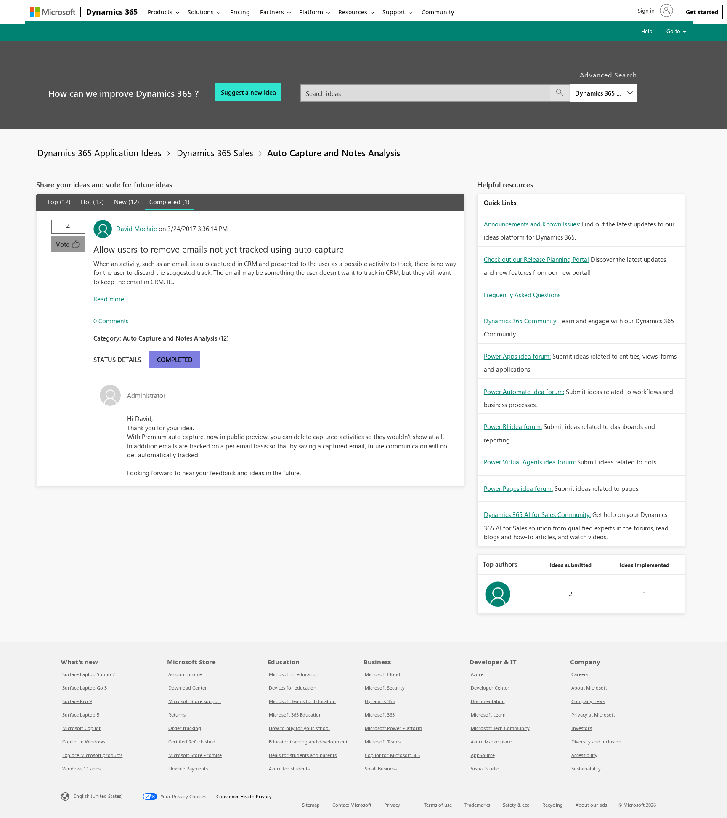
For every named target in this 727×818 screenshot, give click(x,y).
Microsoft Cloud (382, 674)
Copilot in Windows (83, 741)
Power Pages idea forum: (518, 488)
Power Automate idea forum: (524, 391)
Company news (588, 701)
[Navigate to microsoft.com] (52, 12)
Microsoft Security (385, 688)
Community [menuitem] (438, 12)
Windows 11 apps (81, 768)
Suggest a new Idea (248, 92)
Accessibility (584, 755)
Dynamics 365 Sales (215, 152)
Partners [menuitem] (272, 12)
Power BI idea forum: (513, 426)
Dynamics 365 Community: (520, 321)
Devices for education (292, 688)
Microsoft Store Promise (195, 755)
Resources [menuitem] (352, 12)
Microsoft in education (293, 674)
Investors (581, 728)
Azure (477, 674)
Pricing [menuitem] (240, 12)
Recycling (552, 805)
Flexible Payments (188, 768)
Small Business (381, 768)
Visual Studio (485, 768)
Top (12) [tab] (59, 201)
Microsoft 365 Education (295, 714)
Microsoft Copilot (81, 728)
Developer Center (490, 688)
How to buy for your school (299, 728)
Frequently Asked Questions (522, 294)
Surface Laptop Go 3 (84, 688)
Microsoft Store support (194, 701)
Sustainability (586, 768)
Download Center (187, 688)
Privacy (392, 805)
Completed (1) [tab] (169, 201)
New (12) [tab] (126, 201)
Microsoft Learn (488, 714)
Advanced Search (608, 74)
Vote (63, 244)
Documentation (488, 701)
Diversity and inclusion (596, 741)
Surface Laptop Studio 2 (88, 674)
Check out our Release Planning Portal (536, 259)
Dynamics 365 (112, 12)
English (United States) (98, 796)
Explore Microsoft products (92, 755)
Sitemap (311, 805)
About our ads (591, 805)
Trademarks (477, 805)
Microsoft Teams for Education (302, 701)
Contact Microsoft (351, 805)
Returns (177, 714)
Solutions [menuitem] (201, 12)
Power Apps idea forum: (517, 356)
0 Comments (110, 321)
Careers (579, 674)
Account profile (185, 674)
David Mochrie (136, 228)
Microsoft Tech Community (500, 728)
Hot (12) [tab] (92, 201)
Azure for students (289, 768)
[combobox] (468, 88)
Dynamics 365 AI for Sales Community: (537, 514)
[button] (655, 10)
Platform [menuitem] (311, 12)
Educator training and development (308, 741)
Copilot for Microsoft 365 (392, 755)
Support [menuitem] (393, 12)
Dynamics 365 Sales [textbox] (598, 93)
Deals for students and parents (303, 755)
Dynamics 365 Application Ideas (99, 152)
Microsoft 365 (380, 714)
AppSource (483, 755)
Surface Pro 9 (77, 701)
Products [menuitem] (160, 12)
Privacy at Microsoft (593, 714)
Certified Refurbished (191, 741)
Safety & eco (516, 805)
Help (647, 31)
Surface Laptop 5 (80, 714)
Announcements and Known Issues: (532, 224)
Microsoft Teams (383, 741)
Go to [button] (674, 31)
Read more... (110, 299)
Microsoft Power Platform (393, 728)
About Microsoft (589, 688)
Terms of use (438, 805)
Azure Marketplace (491, 741)
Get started (702, 12)
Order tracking (184, 728)
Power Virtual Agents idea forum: (530, 462)
